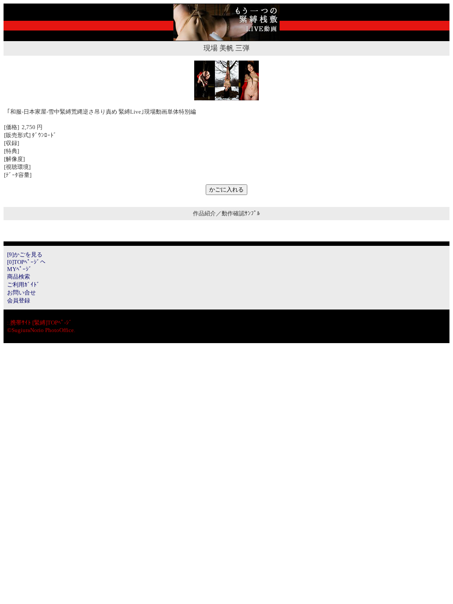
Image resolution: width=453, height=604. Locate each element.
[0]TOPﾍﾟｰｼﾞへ (26, 262)
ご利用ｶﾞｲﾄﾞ (23, 284)
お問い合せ (21, 292)
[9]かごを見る (24, 254)
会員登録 (18, 300)
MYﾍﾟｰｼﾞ (19, 269)
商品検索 (18, 276)
